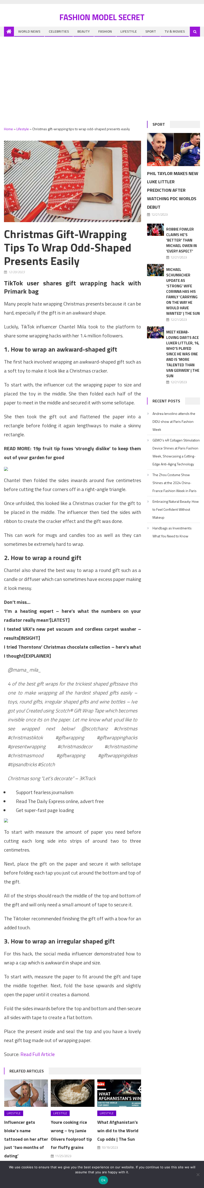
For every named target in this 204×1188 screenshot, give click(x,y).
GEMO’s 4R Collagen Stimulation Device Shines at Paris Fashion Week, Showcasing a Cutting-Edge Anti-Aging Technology (176, 452)
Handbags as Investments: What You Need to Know (172, 532)
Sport (150, 31)
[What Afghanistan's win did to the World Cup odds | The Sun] (119, 1093)
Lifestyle (128, 31)
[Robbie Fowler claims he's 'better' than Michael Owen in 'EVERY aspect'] (155, 230)
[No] (197, 1174)
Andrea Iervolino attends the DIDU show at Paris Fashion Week (174, 421)
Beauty (83, 31)
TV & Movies (174, 31)
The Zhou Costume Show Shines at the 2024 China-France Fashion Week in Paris (175, 482)
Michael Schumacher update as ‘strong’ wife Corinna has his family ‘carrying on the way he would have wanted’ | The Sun (183, 291)
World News (29, 31)
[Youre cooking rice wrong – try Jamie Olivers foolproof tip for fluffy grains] (73, 1093)
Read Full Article (37, 1054)
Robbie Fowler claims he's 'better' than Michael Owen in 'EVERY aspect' (181, 240)
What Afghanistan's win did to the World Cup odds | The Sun (117, 1130)
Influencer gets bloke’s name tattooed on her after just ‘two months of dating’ (26, 1139)
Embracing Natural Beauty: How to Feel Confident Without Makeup (176, 509)
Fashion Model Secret (102, 17)
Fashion (105, 31)
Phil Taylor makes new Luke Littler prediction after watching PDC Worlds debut (172, 190)
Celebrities (59, 31)
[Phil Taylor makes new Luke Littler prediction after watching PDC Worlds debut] (173, 149)
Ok (103, 1180)
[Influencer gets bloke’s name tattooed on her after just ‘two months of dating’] (26, 1093)
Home (8, 128)
